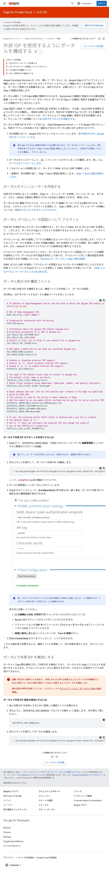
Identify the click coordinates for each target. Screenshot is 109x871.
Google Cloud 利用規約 (47, 857)
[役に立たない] (103, 39)
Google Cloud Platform (13, 841)
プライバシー (9, 857)
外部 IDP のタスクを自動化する (58, 119)
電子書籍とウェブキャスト (15, 809)
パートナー (8, 805)
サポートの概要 (46, 800)
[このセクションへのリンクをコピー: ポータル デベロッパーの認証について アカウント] (82, 220)
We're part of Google (12, 796)
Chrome (7, 832)
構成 (58, 39)
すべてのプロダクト (12, 846)
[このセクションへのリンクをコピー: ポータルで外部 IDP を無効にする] (57, 657)
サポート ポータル (47, 809)
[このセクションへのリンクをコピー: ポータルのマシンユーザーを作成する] (63, 187)
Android (7, 828)
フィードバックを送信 (93, 46)
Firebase (7, 837)
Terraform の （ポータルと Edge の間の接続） (63, 259)
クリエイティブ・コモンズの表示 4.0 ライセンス (64, 772)
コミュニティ (44, 796)
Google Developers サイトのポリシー (87, 775)
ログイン (102, 3)
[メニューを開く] (4, 3)
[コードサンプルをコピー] (104, 300)
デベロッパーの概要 (83, 796)
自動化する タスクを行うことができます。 (36, 210)
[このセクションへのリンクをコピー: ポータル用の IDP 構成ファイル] (53, 282)
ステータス (44, 805)
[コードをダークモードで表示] (100, 300)
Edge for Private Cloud (17, 12)
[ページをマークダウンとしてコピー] (35, 51)
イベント (7, 800)
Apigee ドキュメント (12, 39)
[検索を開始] (72, 3)
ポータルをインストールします (25, 163)
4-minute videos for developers (88, 800)
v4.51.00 (41, 12)
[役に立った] (99, 39)
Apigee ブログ (80, 805)
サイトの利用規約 (26, 857)
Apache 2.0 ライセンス (31, 775)
